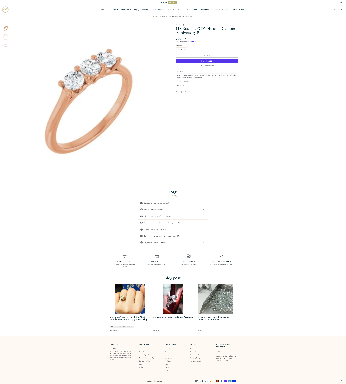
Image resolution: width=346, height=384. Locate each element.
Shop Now (172, 2)
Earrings (167, 355)
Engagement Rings (144, 361)
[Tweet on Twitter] (186, 92)
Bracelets (167, 349)
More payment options (207, 65)
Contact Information (196, 361)
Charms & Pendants (171, 352)
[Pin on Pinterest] (190, 92)
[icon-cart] (342, 9)
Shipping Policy (195, 358)
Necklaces (168, 361)
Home (155, 16)
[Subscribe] (234, 351)
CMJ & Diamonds (158, 381)
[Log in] (338, 9)
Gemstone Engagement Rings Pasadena (173, 317)
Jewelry (167, 367)
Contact (340, 3)
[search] (334, 9)
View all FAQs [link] (172, 196)
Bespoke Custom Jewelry (146, 358)
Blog (140, 364)
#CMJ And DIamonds (116, 327)
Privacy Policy (194, 349)
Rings (166, 364)
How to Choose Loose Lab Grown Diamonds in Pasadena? (212, 318)
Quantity (179, 45)
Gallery (141, 367)
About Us (142, 352)
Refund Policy (194, 352)
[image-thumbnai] (6, 28)
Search (167, 370)
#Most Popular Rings (128, 327)
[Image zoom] (90, 104)
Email (218, 351)
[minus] (178, 49)
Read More (113, 330)
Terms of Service (195, 355)
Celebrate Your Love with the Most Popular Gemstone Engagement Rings (129, 318)
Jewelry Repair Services (146, 355)
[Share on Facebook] (182, 92)
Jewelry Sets (168, 358)
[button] (207, 55)
